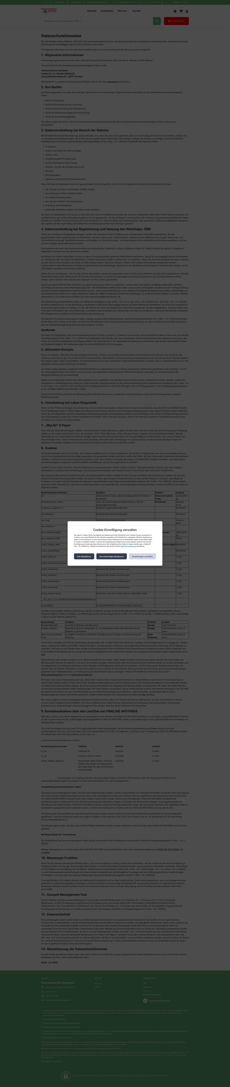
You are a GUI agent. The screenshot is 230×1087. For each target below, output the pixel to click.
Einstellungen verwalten (142, 556)
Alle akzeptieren (84, 556)
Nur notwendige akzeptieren (112, 556)
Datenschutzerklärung (128, 546)
